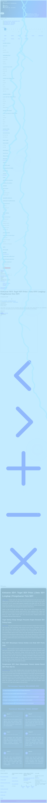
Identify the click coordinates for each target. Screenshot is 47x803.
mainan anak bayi (7, 261)
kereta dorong (6, 132)
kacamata (4, 50)
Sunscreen (4, 221)
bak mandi (5, 249)
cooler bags (5, 209)
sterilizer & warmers (8, 180)
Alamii (26, 35)
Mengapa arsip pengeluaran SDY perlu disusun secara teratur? (17, 700)
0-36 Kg (4, 147)
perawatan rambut (6, 225)
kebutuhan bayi (6, 55)
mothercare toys (5, 264)
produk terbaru (6, 43)
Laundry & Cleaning (6, 239)
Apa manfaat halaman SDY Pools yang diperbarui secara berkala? (18, 703)
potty (4, 247)
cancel (2, 277)
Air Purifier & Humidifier (7, 243)
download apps (13, 3)
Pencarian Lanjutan (4, 276)
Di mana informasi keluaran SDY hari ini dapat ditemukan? (16, 690)
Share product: (3, 314)
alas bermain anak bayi (8, 259)
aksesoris (5, 158)
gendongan (5, 150)
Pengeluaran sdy (6, 670)
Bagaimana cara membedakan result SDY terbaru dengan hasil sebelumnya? (21, 696)
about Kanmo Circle (16, 21)
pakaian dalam (5, 107)
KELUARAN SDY (4, 776)
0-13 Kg (4, 145)
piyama (4, 61)
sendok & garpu (5, 194)
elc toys (4, 266)
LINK (1, 798)
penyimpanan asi (6, 207)
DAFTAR (37, 14)
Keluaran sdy (5, 599)
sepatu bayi (5, 69)
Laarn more (15, 302)
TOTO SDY (2, 795)
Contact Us (35, 16)
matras (4, 173)
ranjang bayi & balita (8, 168)
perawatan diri (5, 229)
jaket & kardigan (6, 88)
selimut (4, 162)
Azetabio (26, 38)
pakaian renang (6, 94)
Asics (5, 38)
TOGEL (2, 785)
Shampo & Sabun (6, 223)
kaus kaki (4, 75)
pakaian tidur (5, 57)
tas (3, 48)
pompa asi (4, 205)
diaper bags (5, 155)
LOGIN (35, 13)
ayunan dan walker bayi (8, 256)
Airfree (19, 35)
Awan (19, 38)
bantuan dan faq (15, 780)
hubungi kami (14, 777)
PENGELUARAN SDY (5, 782)
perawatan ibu (6, 232)
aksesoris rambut (6, 52)
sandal (4, 73)
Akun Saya (2, 270)
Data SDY (4, 648)
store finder (13, 23)
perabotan (5, 170)
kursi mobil (5, 143)
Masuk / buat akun (6, 283)
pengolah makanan (7, 198)
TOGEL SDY (3, 779)
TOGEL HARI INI (4, 788)
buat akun (5, 284)
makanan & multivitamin (9, 200)
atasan (4, 80)
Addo (5, 35)
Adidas (12, 35)
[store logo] (10, 18)
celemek (5, 185)
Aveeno (12, 38)
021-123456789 (15, 783)
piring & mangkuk (6, 192)
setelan (4, 86)
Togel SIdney (5, 625)
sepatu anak (5, 71)
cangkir (4, 190)
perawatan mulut (6, 227)
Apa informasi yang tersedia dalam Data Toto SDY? (15, 693)
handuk (5, 252)
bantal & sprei (6, 165)
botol (4, 177)
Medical (4, 241)
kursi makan (6, 213)
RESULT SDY (3, 792)
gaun (4, 84)
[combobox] (6, 274)
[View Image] (0, 585)
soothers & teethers (7, 183)
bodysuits (4, 63)
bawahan (4, 82)
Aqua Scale (40, 35)
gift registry (13, 7)
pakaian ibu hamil (7, 110)
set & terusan (5, 59)
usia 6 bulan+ (5, 137)
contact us (12, 24)
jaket (4, 105)
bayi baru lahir (5, 135)
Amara (33, 35)
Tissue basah (5, 237)
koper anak (5, 140)
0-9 (42, 31)
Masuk (2, 271)
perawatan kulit (5, 219)
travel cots (5, 153)
